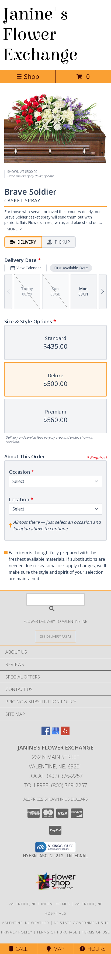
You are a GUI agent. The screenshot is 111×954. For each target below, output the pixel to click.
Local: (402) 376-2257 (55, 776)
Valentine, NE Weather (25, 922)
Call (20, 948)
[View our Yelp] (65, 733)
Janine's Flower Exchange (40, 34)
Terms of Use (96, 932)
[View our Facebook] (45, 733)
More (12, 228)
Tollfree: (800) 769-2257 (55, 785)
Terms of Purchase (57, 932)
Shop (31, 76)
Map (57, 948)
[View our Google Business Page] (55, 733)
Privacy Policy (16, 932)
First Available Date (71, 267)
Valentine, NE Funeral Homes (39, 903)
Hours (95, 948)
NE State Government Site (81, 922)
